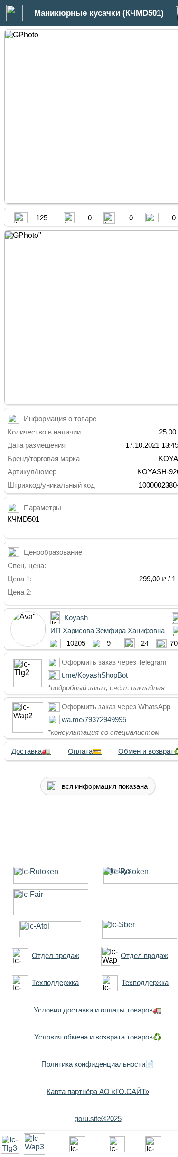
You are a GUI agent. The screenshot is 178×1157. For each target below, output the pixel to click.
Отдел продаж (55, 955)
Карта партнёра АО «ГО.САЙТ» (98, 1091)
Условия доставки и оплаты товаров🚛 (98, 1010)
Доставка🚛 (31, 751)
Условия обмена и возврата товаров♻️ (98, 1037)
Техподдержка (55, 982)
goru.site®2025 (98, 1118)
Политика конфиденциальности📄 (97, 1064)
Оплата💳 (85, 751)
